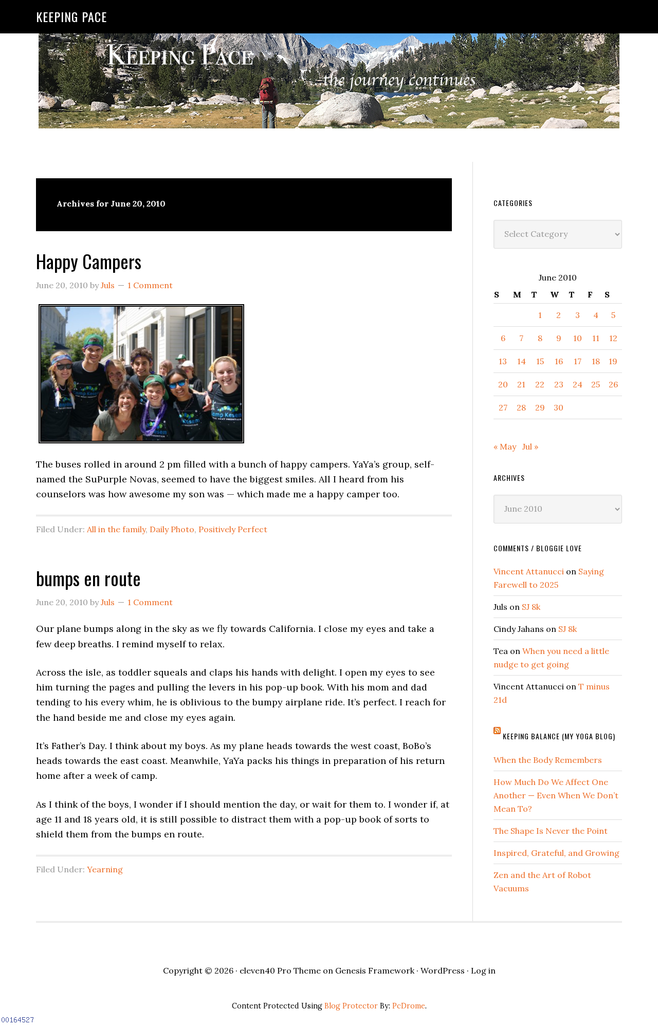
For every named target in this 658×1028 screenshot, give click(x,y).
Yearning (105, 869)
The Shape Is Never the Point (551, 831)
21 (521, 384)
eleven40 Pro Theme (280, 970)
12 (613, 338)
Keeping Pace (71, 16)
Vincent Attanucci (529, 571)
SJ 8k (531, 607)
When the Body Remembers (548, 760)
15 (540, 361)
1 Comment (150, 285)
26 (613, 384)
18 (596, 361)
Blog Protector (351, 1006)
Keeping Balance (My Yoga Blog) (559, 736)
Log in (483, 970)
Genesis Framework (374, 970)
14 (521, 361)
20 (503, 384)
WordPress (443, 970)
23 (558, 384)
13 (503, 361)
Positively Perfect (232, 529)
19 (613, 361)
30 (558, 407)
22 (539, 384)
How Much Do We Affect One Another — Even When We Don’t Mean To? (556, 795)
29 (540, 407)
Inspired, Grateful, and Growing (556, 853)
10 (577, 338)
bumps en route (88, 577)
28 (521, 407)
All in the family (116, 529)
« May (505, 446)
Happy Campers (88, 260)
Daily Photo (172, 529)
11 (595, 338)
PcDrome (408, 1006)
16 (559, 361)
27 (503, 407)
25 (595, 384)
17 (577, 361)
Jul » (530, 446)
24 (577, 384)
